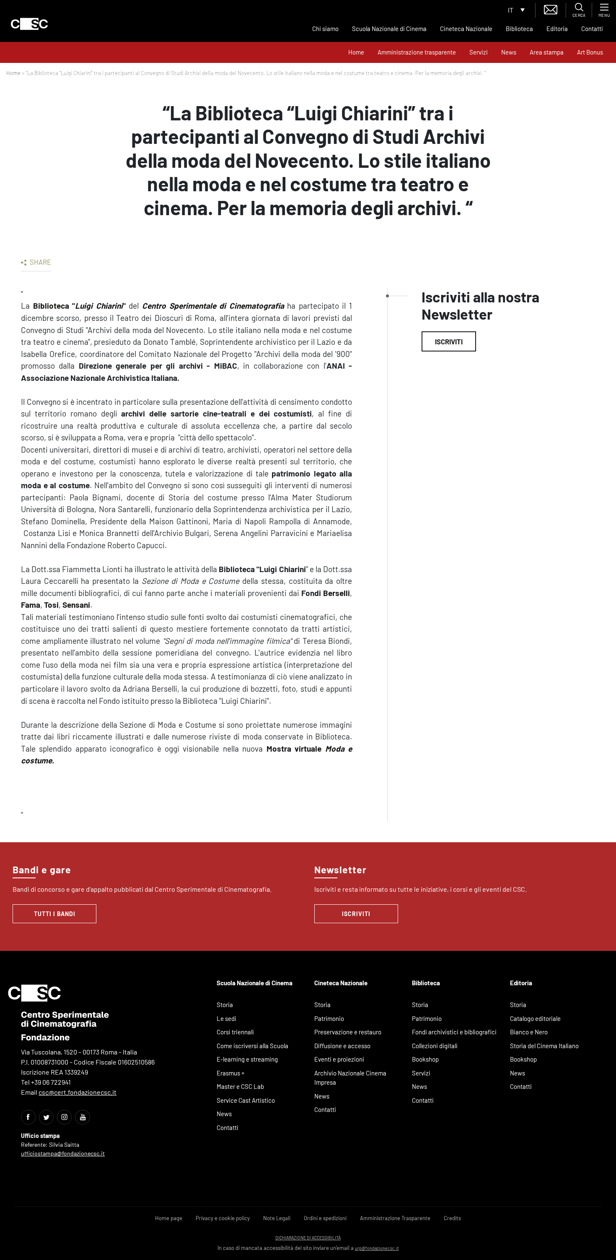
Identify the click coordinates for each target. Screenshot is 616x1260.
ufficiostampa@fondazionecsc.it (63, 1153)
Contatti (592, 28)
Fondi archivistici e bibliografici (454, 1032)
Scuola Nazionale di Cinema (389, 28)
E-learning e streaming (247, 1059)
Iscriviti (449, 341)
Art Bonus (590, 52)
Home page (168, 1218)
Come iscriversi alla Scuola (252, 1045)
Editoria (557, 28)
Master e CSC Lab (240, 1086)
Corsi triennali (235, 1032)
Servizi (478, 52)
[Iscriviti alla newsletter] (550, 9)
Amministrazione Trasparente (395, 1218)
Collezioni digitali (435, 1045)
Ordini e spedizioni (325, 1218)
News (508, 52)
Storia (225, 1004)
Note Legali (276, 1218)
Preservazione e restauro (347, 1032)
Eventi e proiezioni (339, 1059)
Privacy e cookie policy (223, 1218)
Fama (30, 604)
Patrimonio (329, 1018)
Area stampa (547, 52)
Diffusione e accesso (342, 1045)
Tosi (51, 604)
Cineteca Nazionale (466, 28)
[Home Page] (29, 23)
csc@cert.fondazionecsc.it (77, 1092)
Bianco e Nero (529, 1032)
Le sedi (226, 1018)
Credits (452, 1218)
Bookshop (425, 1059)
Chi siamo (325, 28)
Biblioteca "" (79, 305)
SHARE (39, 262)
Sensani (76, 604)
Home (356, 52)
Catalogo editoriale (535, 1018)
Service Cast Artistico (246, 1100)
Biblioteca (519, 28)
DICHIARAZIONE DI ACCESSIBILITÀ (308, 1237)
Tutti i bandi (54, 913)
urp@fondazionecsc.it (377, 1248)
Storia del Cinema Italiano (544, 1045)
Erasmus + (231, 1073)
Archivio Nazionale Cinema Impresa (350, 1077)
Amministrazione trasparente (417, 52)
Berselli (336, 593)
